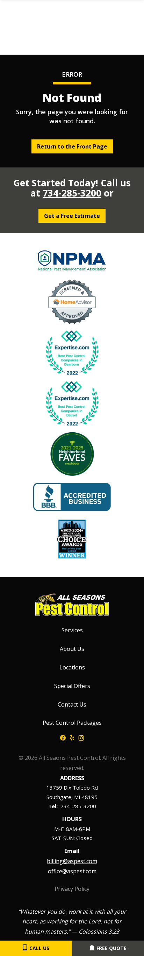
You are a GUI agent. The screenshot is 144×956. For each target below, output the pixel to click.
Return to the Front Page (72, 146)
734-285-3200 (72, 193)
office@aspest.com (72, 871)
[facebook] (62, 737)
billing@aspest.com (72, 861)
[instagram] (81, 737)
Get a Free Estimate (72, 216)
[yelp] (72, 737)
